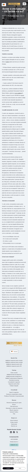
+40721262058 (14, 439)
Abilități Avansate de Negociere (14, 374)
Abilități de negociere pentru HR (14, 366)
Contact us (13, 444)
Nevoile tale (14, 358)
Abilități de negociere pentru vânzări (14, 360)
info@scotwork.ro (14, 441)
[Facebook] (14, 432)
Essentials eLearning (14, 380)
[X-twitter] (17, 432)
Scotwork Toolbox (14, 412)
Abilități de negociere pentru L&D (14, 364)
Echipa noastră (14, 422)
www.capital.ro (18, 93)
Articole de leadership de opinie (14, 402)
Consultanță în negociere (14, 382)
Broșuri (14, 404)
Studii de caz (14, 426)
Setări (20, 468)
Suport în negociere (14, 392)
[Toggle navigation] (24, 3)
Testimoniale (14, 424)
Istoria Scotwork (14, 420)
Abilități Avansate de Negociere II (14, 376)
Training (14, 370)
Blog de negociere (14, 410)
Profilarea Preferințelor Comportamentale (14, 396)
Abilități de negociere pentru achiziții (14, 362)
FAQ (14, 413)
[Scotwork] (14, 343)
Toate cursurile (14, 372)
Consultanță (14, 389)
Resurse (14, 400)
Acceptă (8, 468)
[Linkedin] (11, 432)
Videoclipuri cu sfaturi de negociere (14, 408)
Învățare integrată (14, 385)
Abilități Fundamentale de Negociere (14, 378)
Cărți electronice (14, 406)
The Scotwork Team (13, 16)
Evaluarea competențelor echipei (14, 394)
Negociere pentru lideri (14, 383)
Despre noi (14, 418)
